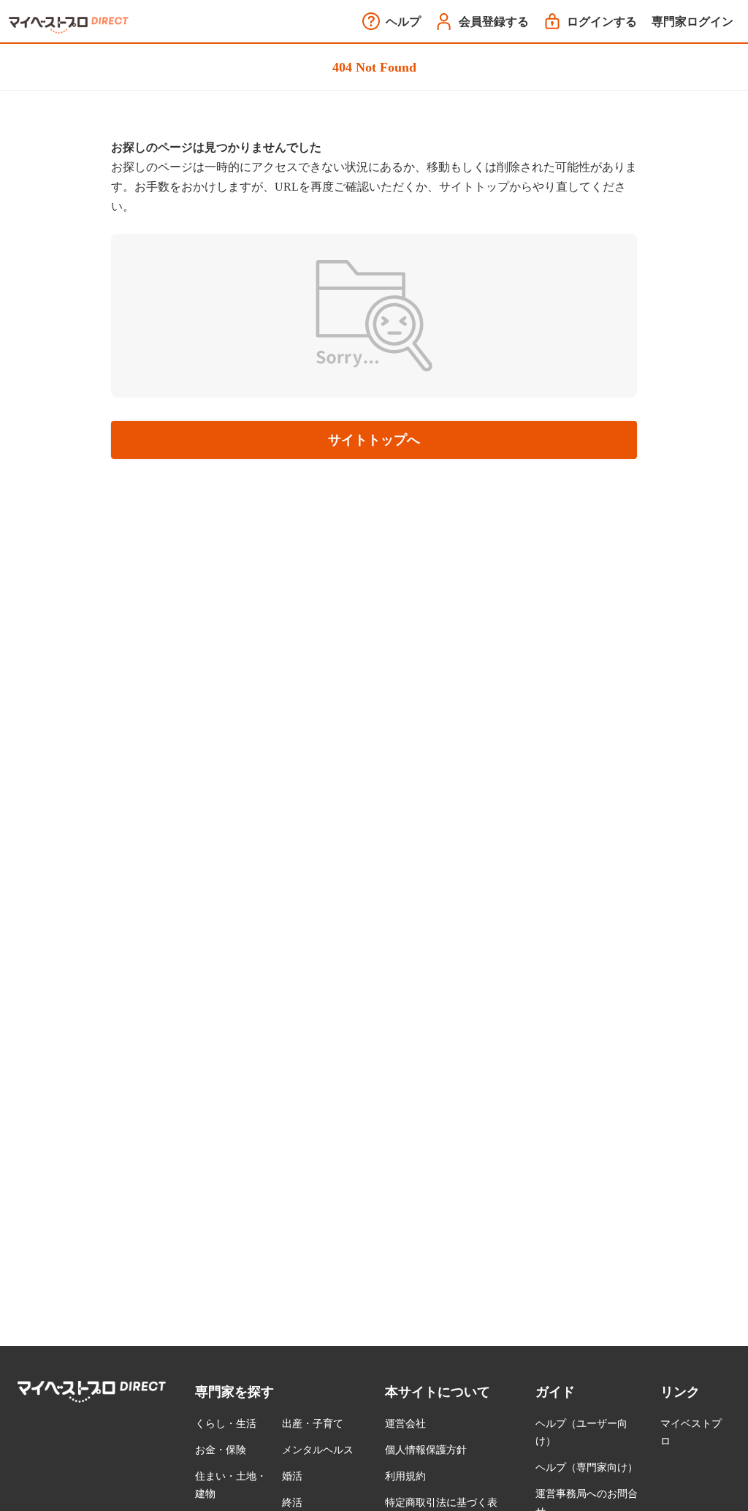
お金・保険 (220, 1450)
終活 (292, 1502)
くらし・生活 (225, 1423)
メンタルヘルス (318, 1450)
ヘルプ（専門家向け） (586, 1467)
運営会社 (405, 1423)
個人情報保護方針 (426, 1450)
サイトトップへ (374, 440)
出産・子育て (312, 1423)
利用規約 (405, 1476)
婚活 (292, 1476)
